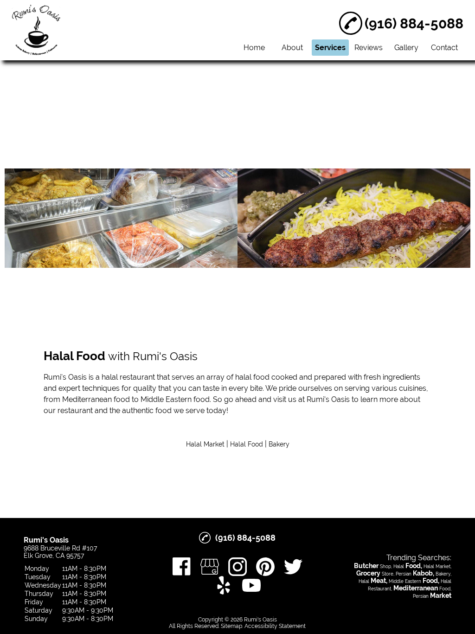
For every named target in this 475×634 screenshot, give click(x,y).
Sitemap (231, 626)
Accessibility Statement (275, 626)
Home (254, 47)
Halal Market (205, 444)
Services (330, 47)
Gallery (406, 47)
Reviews (368, 47)
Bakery (279, 444)
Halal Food (246, 444)
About (292, 47)
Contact (444, 47)
